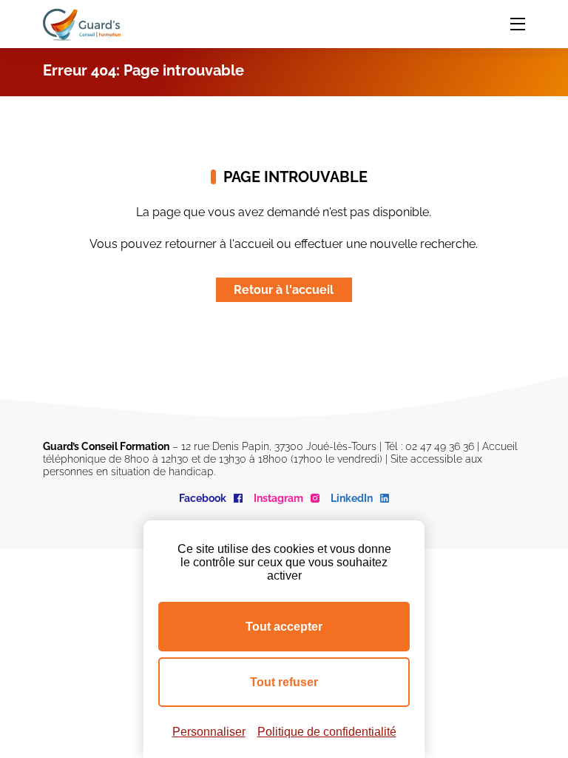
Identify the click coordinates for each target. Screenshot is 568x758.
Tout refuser (284, 682)
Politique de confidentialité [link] (326, 731)
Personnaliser (209, 731)
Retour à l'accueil (284, 290)
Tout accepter (284, 626)
